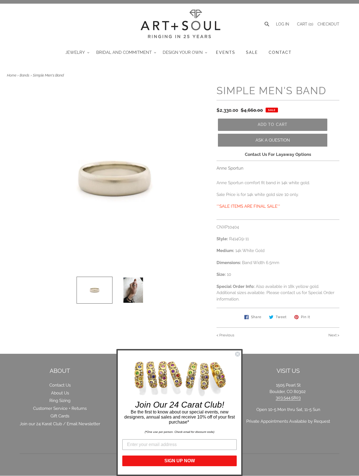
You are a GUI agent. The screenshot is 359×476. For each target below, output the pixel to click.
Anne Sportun (230, 168)
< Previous (225, 335)
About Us (60, 393)
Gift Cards (59, 416)
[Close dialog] (237, 354)
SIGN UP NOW (179, 460)
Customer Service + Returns (60, 408)
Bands (24, 75)
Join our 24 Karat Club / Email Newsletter (60, 423)
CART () (304, 24)
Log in (282, 24)
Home (11, 75)
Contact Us (60, 385)
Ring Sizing (59, 400)
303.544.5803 (288, 397)
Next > (333, 335)
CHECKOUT (328, 24)
